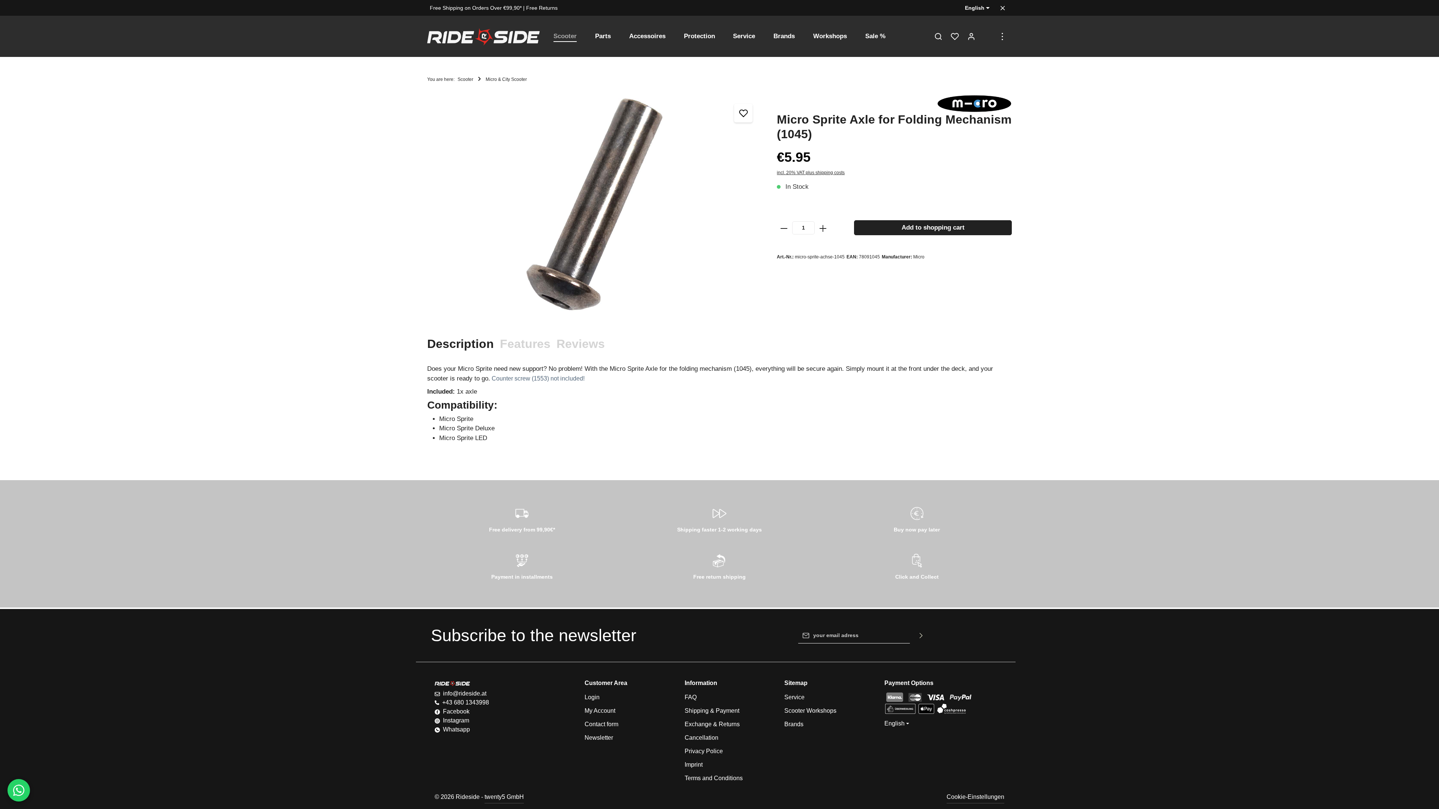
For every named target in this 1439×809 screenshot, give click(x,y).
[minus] (784, 228)
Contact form (601, 724)
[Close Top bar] (1002, 8)
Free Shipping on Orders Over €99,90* (476, 8)
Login (592, 697)
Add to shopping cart (933, 227)
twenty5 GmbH (504, 797)
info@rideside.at (464, 693)
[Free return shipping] (720, 565)
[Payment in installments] (522, 565)
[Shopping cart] (987, 36)
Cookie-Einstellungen (975, 797)
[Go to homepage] (483, 36)
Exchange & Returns (712, 724)
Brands (793, 724)
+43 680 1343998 (465, 702)
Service (794, 697)
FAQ (691, 697)
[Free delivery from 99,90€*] (522, 518)
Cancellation (701, 737)
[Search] (938, 36)
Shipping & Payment (712, 711)
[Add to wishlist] (743, 113)
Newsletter (599, 737)
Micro (918, 257)
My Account (600, 711)
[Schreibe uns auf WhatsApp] (18, 790)
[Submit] (921, 635)
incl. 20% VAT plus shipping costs (811, 172)
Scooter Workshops (810, 711)
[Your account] (971, 36)
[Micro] (974, 103)
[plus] (823, 228)
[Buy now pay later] (917, 518)
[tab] (460, 344)
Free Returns (542, 8)
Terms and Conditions (714, 778)
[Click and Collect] (917, 565)
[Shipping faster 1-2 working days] (720, 518)
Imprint (694, 764)
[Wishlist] (954, 36)
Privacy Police (704, 751)
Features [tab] (525, 344)
